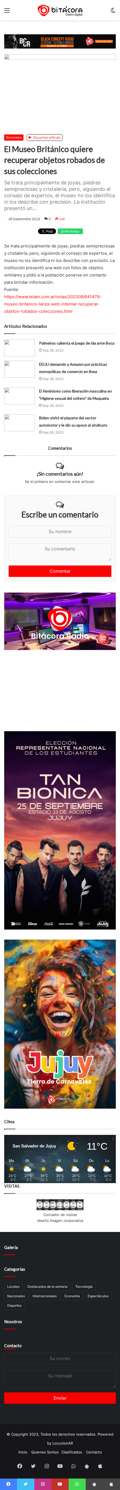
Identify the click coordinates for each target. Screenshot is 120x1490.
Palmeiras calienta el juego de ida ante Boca (76, 343)
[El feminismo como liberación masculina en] (19, 396)
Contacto (13, 1345)
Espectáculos (98, 1296)
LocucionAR (62, 1443)
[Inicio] (60, 10)
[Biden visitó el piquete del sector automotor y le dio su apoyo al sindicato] (19, 422)
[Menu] (7, 12)
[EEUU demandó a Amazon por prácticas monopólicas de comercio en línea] (19, 369)
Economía (72, 1296)
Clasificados (71, 1452)
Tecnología (84, 1286)
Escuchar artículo (47, 137)
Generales (14, 137)
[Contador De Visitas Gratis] (60, 1209)
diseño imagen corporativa (60, 1220)
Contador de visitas (60, 1214)
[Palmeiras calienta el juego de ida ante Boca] (19, 348)
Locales (13, 1286)
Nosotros (13, 1321)
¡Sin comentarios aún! (60, 474)
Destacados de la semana (47, 1286)
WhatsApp (72, 231)
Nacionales (16, 1296)
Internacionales (45, 1296)
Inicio (22, 1452)
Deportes (14, 1305)
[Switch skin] (113, 12)
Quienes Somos (45, 1452)
